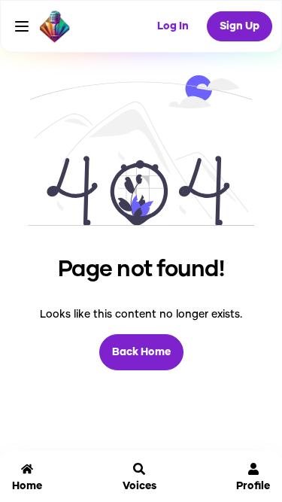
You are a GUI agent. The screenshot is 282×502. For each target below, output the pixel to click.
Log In (173, 26)
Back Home (141, 352)
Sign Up (239, 26)
